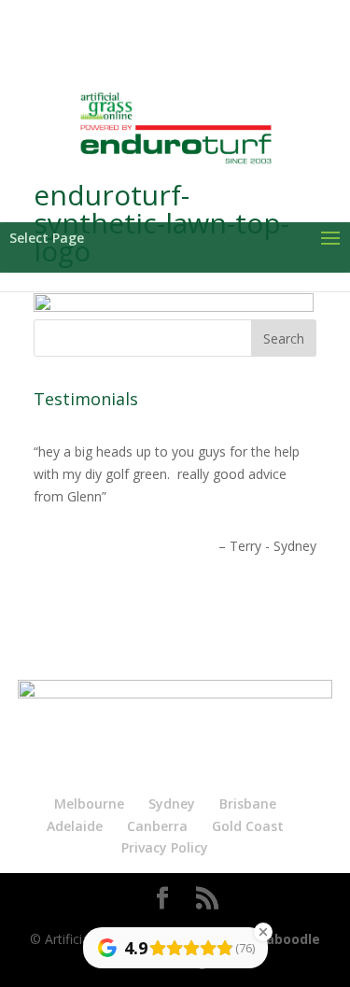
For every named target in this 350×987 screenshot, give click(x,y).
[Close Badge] (263, 932)
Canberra (157, 826)
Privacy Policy (164, 847)
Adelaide (75, 826)
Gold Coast (248, 826)
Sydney (171, 803)
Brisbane (247, 803)
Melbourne (89, 803)
